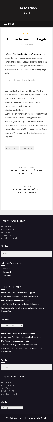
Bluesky (6, 268)
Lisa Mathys (26, 8)
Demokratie (12, 148)
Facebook (7, 272)
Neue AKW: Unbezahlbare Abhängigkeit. (18, 292)
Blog (26, 33)
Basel (26, 13)
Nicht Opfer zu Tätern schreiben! (26, 172)
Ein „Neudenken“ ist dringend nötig (26, 191)
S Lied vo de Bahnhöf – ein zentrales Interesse (21, 296)
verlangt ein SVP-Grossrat (30, 54)
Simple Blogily (40, 418)
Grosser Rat (27, 148)
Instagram (7, 275)
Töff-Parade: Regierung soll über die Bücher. (20, 304)
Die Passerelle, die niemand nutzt (15, 300)
